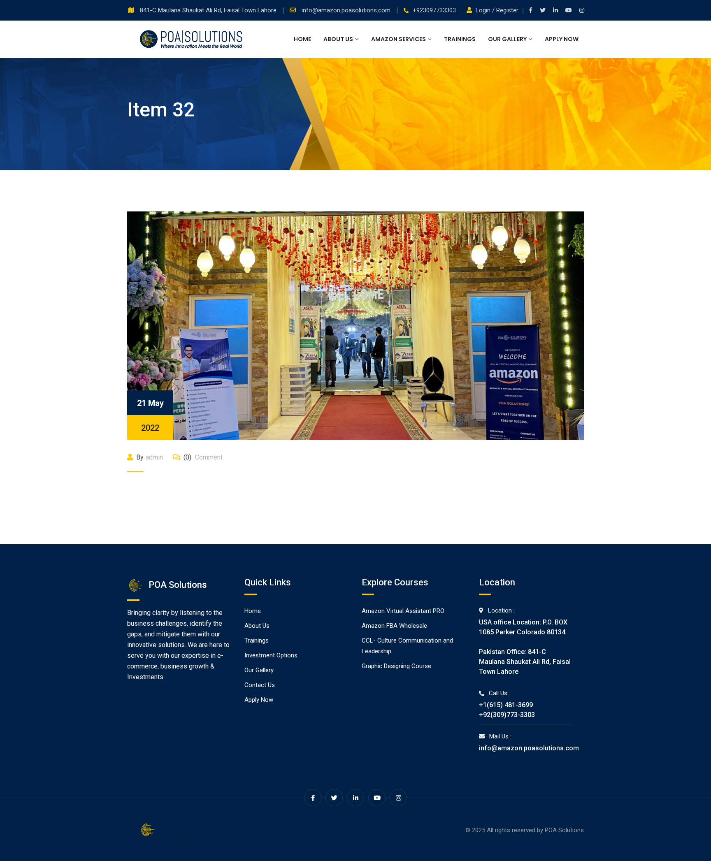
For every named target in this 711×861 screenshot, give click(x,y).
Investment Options (270, 655)
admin (154, 457)
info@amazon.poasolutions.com (347, 10)
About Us (338, 39)
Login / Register (497, 10)
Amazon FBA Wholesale (394, 625)
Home (302, 39)
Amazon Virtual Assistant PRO (403, 611)
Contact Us (259, 685)
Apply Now (562, 39)
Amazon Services (398, 39)
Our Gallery (507, 39)
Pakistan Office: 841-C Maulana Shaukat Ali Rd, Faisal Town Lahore (525, 661)
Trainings (460, 39)
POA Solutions (564, 830)
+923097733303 (434, 10)
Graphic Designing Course (396, 666)
